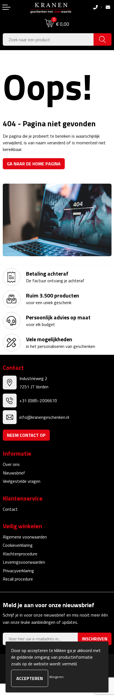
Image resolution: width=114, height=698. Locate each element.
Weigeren (56, 676)
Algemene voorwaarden (25, 536)
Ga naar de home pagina (34, 163)
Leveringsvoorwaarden (24, 562)
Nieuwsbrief (14, 472)
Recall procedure (18, 579)
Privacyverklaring (18, 570)
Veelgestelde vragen (21, 481)
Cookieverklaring (18, 545)
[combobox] (48, 39)
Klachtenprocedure (20, 553)
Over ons (11, 464)
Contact (10, 509)
